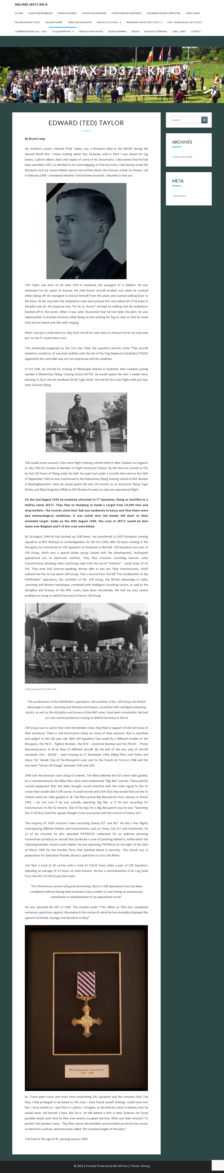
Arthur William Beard (94, 13)
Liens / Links (179, 31)
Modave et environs (156, 31)
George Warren (117, 31)
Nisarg (145, 1166)
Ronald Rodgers (67, 13)
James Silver (193, 13)
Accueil (19, 13)
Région (135, 31)
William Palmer (54, 22)
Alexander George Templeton (163, 13)
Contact (196, 31)
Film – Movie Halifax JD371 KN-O (184, 22)
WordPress (120, 1166)
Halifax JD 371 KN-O (107, 22)
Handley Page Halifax (91, 31)
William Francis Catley (27, 22)
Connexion (179, 195)
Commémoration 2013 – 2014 (30, 31)
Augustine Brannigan (40, 13)
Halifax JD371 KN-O (31, 4)
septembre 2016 (182, 156)
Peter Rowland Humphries (126, 13)
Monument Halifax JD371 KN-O (142, 22)
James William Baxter (80, 22)
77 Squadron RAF (61, 31)
